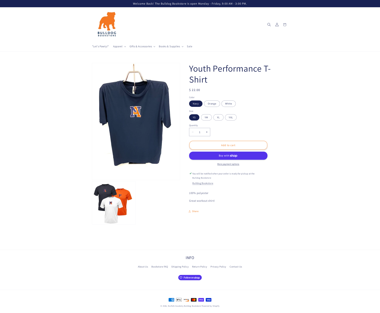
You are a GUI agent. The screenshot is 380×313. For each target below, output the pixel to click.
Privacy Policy (218, 266)
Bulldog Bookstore (202, 183)
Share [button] (195, 211)
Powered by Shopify (211, 306)
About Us (143, 266)
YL (218, 117)
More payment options (228, 164)
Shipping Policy (180, 266)
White (228, 103)
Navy (196, 103)
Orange (212, 103)
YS (194, 117)
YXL (231, 117)
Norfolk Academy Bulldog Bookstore (184, 306)
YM (206, 117)
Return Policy (199, 266)
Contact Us (236, 266)
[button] (119, 46)
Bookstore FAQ (159, 266)
